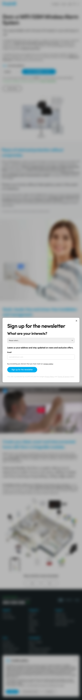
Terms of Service (64, 377)
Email (9, 352)
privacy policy (48, 364)
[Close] (76, 321)
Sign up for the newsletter (22, 369)
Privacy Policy (49, 377)
